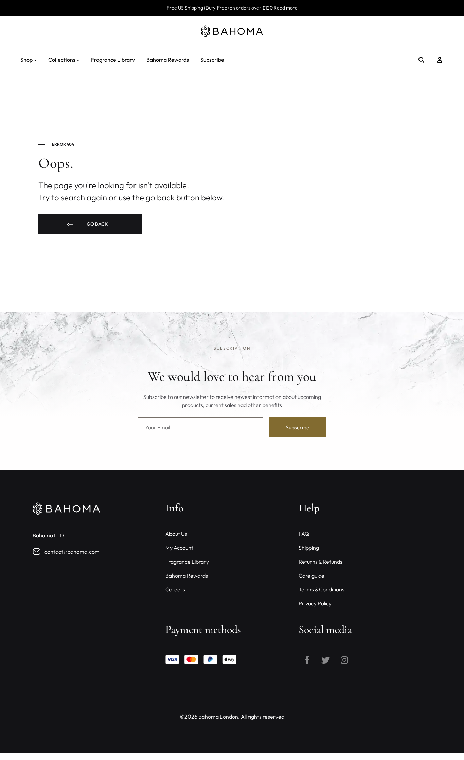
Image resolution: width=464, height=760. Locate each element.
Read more (286, 8)
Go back (97, 224)
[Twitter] (325, 659)
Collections (61, 59)
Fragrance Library (113, 59)
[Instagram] (344, 659)
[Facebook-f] (307, 659)
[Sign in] (439, 60)
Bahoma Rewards (167, 59)
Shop (26, 59)
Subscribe (212, 59)
